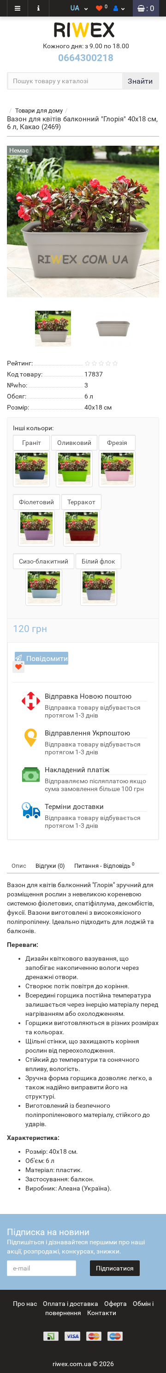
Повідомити (47, 658)
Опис (19, 865)
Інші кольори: (33, 428)
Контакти (101, 1312)
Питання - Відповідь (104, 865)
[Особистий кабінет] (119, 8)
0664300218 (85, 57)
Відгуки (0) (50, 865)
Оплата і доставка (70, 1303)
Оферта (115, 1303)
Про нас (25, 1303)
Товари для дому (39, 110)
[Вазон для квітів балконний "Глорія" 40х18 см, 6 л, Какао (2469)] (53, 328)
